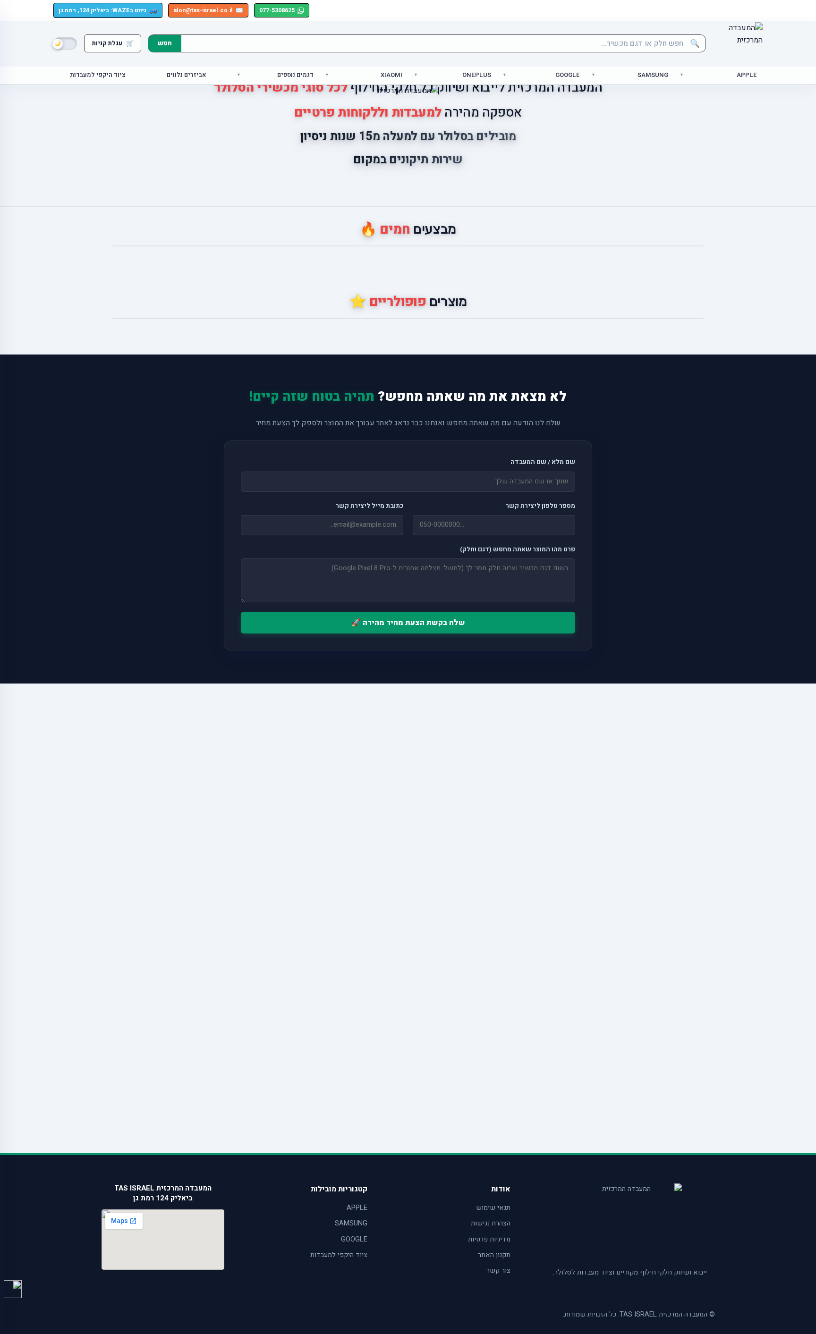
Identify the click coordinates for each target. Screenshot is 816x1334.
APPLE (357, 1208)
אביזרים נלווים (186, 75)
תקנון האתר (494, 1255)
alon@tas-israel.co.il (208, 10)
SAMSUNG (351, 1223)
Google (567, 75)
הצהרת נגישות (490, 1223)
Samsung (653, 75)
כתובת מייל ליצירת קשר (369, 506)
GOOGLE (354, 1239)
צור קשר (498, 1270)
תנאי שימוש (493, 1208)
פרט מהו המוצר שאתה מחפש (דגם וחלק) (517, 549)
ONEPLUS (476, 75)
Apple (747, 75)
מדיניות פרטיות (489, 1239)
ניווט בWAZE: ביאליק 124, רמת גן (108, 10)
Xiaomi (391, 75)
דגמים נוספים (295, 75)
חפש (165, 43)
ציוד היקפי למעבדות (98, 75)
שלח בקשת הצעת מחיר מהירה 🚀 (408, 622)
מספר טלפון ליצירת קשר (540, 506)
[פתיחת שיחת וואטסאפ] (13, 1289)
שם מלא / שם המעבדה (542, 462)
